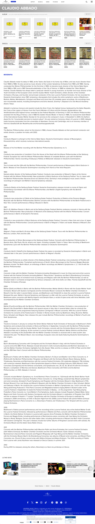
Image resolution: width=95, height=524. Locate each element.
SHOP (62, 2)
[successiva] (91, 28)
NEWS (47, 2)
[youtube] (36, 502)
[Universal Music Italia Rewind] (65, 502)
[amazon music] (61, 502)
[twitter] (32, 502)
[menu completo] (92, 1)
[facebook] (27, 502)
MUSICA (40, 2)
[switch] (38, 522)
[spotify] (52, 502)
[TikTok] (45, 502)
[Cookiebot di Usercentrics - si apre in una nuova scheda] (21, 522)
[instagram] (41, 502)
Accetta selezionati (70, 519)
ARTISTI (33, 2)
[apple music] (56, 502)
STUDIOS (55, 2)
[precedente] (4, 28)
